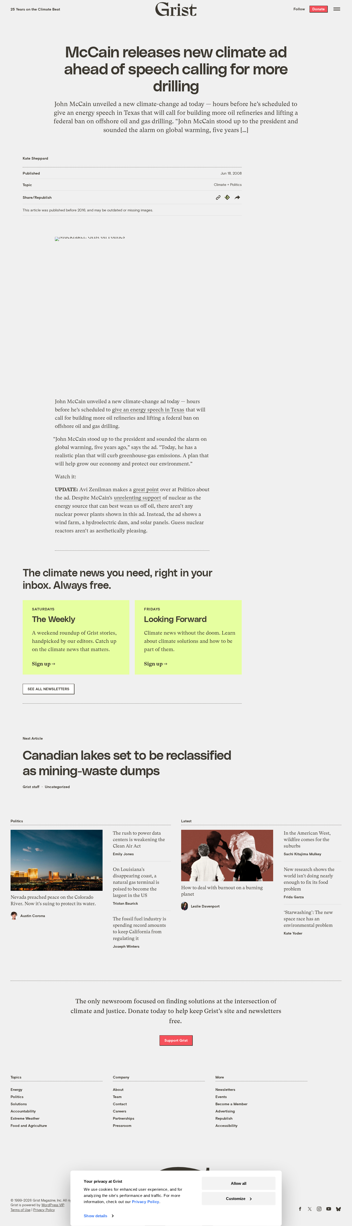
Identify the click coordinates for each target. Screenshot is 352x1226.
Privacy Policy (44, 1210)
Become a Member (231, 1104)
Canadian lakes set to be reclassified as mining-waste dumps (127, 762)
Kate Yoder (293, 933)
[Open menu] (336, 9)
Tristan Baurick (125, 903)
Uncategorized (57, 786)
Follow (299, 9)
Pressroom (122, 1125)
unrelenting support (137, 498)
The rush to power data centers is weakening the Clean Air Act (139, 839)
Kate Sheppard (35, 158)
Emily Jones (123, 854)
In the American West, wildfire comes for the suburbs (307, 839)
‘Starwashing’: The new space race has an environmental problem (308, 919)
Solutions (19, 1104)
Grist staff (31, 786)
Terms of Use (20, 1210)
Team (117, 1096)
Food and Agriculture (29, 1125)
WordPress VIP (52, 1205)
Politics (17, 1096)
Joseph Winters (126, 946)
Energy (16, 1089)
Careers (119, 1111)
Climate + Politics (228, 184)
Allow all (238, 1183)
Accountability (23, 1111)
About (118, 1089)
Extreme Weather (25, 1118)
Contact (120, 1104)
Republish (223, 1118)
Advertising (225, 1111)
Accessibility (226, 1125)
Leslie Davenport (205, 906)
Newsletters (225, 1089)
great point (146, 490)
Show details (95, 1216)
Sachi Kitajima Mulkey (302, 854)
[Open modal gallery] (132, 314)
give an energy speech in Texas (148, 410)
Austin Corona (32, 915)
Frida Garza (294, 897)
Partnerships (123, 1118)
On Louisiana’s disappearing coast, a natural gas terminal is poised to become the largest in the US (136, 882)
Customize (235, 1198)
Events (221, 1096)
